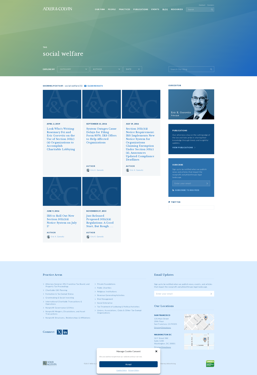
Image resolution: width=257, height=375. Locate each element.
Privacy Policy (133, 370)
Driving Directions (162, 327)
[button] (156, 351)
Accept (128, 364)
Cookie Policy (121, 370)
